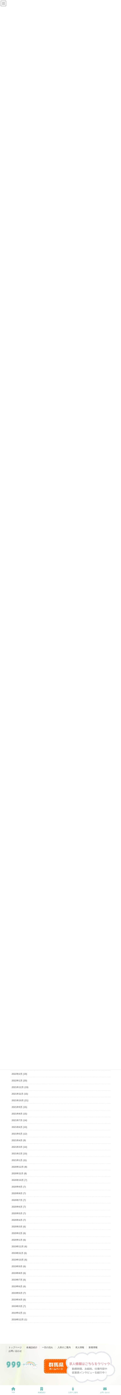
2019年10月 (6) (19, 1259)
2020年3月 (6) (19, 1226)
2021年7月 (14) (19, 1120)
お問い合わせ (15, 1351)
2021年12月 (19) (20, 1087)
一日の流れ (47, 1347)
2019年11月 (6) (19, 1253)
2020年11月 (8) (19, 1173)
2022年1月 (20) (19, 1080)
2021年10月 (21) (20, 1100)
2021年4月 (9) (19, 1140)
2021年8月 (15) (19, 1113)
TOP (13, 1392)
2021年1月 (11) (19, 1160)
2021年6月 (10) (19, 1127)
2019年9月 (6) (19, 1266)
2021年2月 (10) (19, 1153)
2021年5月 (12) (19, 1133)
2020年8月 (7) (19, 1193)
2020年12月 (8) (19, 1167)
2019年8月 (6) (19, 1273)
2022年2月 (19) (19, 1074)
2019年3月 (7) (19, 1306)
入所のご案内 (64, 1347)
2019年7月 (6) (19, 1279)
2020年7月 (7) (19, 1200)
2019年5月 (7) (19, 1293)
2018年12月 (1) (19, 1319)
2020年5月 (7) (19, 1213)
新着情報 (93, 1347)
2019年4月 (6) (19, 1299)
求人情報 (79, 1347)
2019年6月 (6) (19, 1286)
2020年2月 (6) (19, 1233)
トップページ (15, 1347)
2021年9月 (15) (19, 1107)
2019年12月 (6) (19, 1246)
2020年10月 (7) (19, 1180)
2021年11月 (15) (20, 1094)
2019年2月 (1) (19, 1313)
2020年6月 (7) (19, 1206)
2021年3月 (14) (19, 1147)
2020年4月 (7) (19, 1220)
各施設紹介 (31, 1347)
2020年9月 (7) (19, 1186)
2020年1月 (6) (19, 1240)
